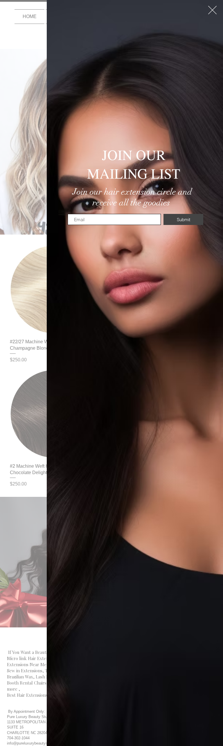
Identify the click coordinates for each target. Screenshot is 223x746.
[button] (212, 10)
